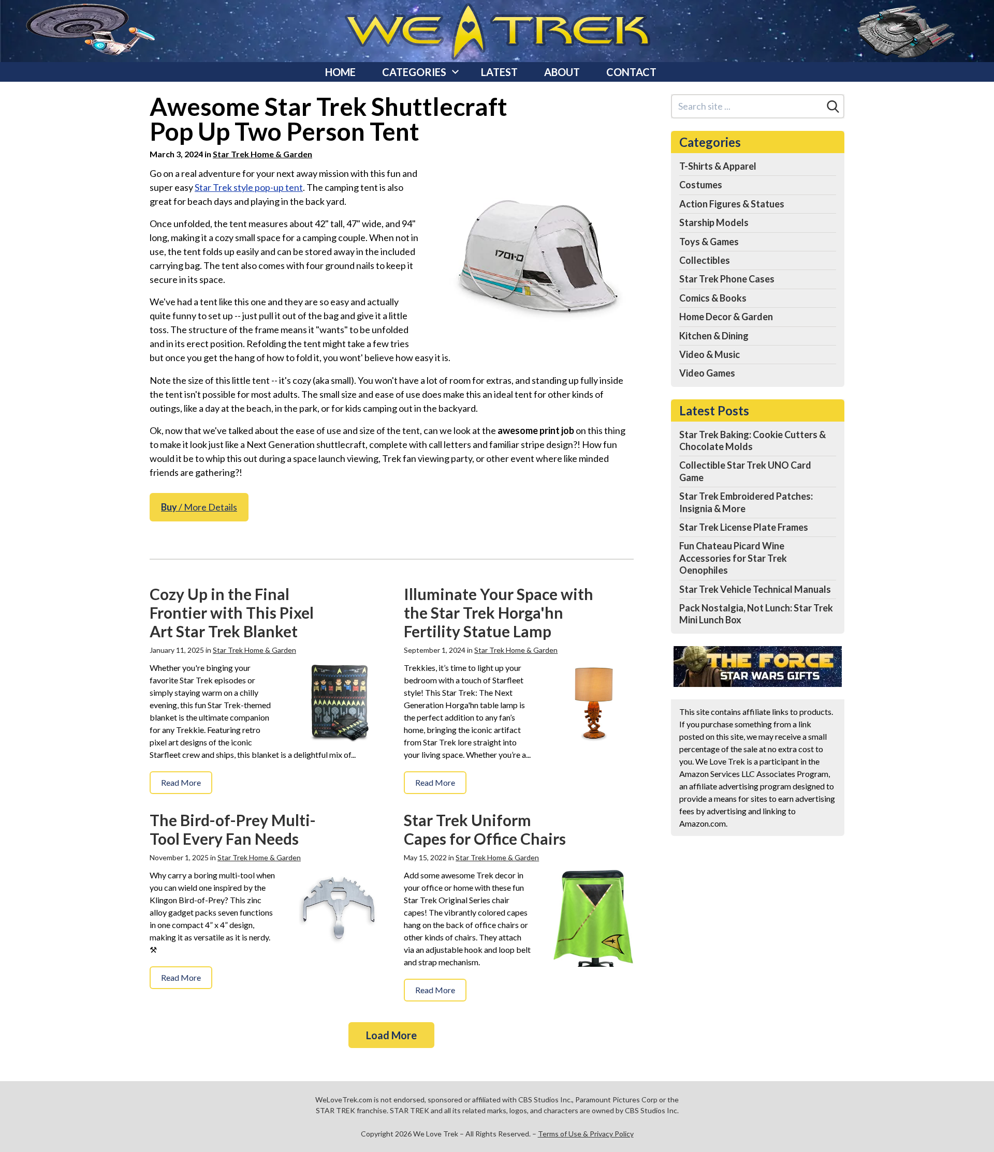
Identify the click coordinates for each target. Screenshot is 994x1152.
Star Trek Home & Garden (262, 154)
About (562, 72)
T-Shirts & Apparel (717, 166)
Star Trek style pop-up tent (249, 187)
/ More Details (199, 507)
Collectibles (704, 260)
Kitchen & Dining (714, 335)
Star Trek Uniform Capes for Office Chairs (485, 829)
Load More (391, 1035)
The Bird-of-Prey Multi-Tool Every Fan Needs (233, 829)
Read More (181, 782)
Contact (631, 72)
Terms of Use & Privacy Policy (586, 1133)
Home (340, 72)
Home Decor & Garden (726, 316)
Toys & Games (709, 241)
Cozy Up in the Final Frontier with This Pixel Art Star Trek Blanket (232, 612)
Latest (499, 72)
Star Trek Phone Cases (726, 279)
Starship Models (714, 222)
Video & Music (709, 354)
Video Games (707, 373)
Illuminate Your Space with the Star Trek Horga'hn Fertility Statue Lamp (498, 612)
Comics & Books (713, 298)
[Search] (833, 106)
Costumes (700, 184)
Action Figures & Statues (731, 204)
